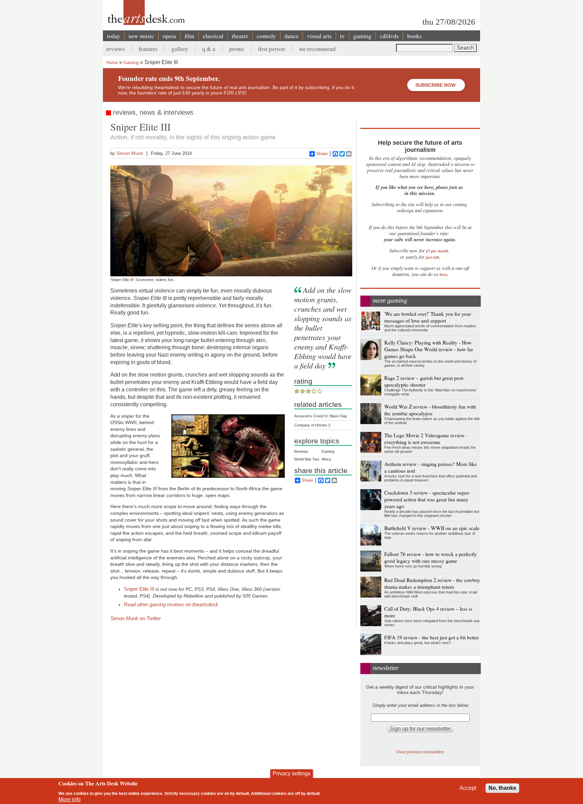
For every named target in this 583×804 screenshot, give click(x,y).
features (148, 49)
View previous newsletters (420, 752)
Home (112, 62)
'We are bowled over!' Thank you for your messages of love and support (427, 317)
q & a (208, 49)
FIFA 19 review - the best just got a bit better (431, 637)
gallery (179, 49)
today (113, 36)
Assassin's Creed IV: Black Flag (320, 416)
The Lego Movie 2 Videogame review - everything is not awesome (426, 438)
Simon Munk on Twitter (135, 618)
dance (291, 36)
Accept (468, 788)
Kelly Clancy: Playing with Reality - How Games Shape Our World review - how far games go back (428, 349)
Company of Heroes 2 (312, 425)
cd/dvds (389, 36)
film (189, 36)
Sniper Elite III (139, 589)
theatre (240, 36)
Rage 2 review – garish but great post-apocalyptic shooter (424, 381)
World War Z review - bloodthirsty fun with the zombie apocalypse (430, 410)
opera (169, 36)
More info (69, 799)
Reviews (301, 451)
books (414, 36)
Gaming (131, 62)
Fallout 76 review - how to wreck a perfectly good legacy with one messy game (430, 557)
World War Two (306, 459)
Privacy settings (291, 773)
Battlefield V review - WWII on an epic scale (431, 528)
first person (271, 49)
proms (236, 49)
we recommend (317, 49)
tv (342, 36)
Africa (326, 459)
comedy (266, 36)
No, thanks (502, 788)
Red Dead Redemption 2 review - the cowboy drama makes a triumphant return (432, 583)
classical (213, 36)
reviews (115, 49)
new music (141, 36)
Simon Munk (129, 153)
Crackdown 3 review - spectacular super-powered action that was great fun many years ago (427, 499)
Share (322, 153)
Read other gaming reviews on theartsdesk (171, 604)
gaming (362, 36)
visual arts (319, 36)
